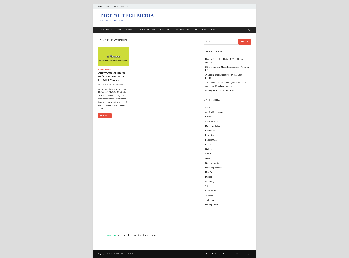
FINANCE (210, 144)
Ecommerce (210, 130)
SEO (207, 186)
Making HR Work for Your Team (219, 90)
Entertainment (104, 69)
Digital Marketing (212, 126)
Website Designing (242, 254)
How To (130, 30)
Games (208, 154)
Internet (208, 177)
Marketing (209, 181)
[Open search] (249, 30)
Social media (210, 191)
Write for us (124, 6)
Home (116, 6)
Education (106, 30)
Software (209, 195)
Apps (118, 30)
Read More (103, 114)
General (208, 158)
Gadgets (208, 149)
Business (164, 30)
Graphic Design (212, 163)
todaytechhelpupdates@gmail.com (136, 234)
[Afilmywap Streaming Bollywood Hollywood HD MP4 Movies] (113, 57)
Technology (183, 30)
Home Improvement (213, 167)
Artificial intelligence (214, 112)
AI (196, 30)
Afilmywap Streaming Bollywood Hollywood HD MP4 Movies (112, 76)
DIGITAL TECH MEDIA (127, 16)
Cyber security (147, 30)
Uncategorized (211, 204)
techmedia (119, 84)
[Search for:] (227, 42)
